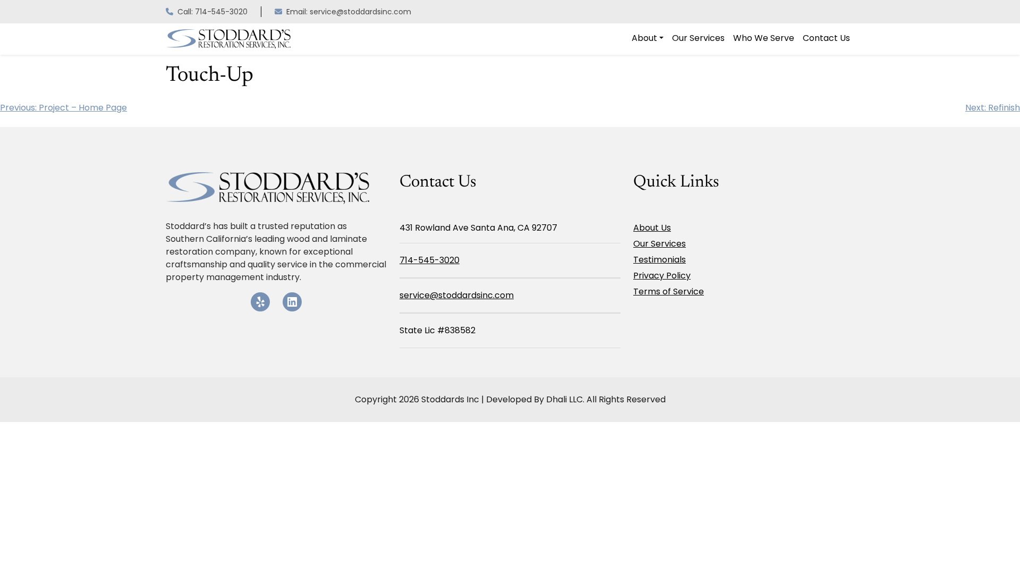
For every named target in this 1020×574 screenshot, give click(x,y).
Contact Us (826, 38)
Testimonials (659, 260)
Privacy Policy (662, 275)
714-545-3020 (430, 260)
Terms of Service (668, 291)
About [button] (644, 38)
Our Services (698, 38)
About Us (652, 228)
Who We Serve (763, 38)
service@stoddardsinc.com (457, 295)
